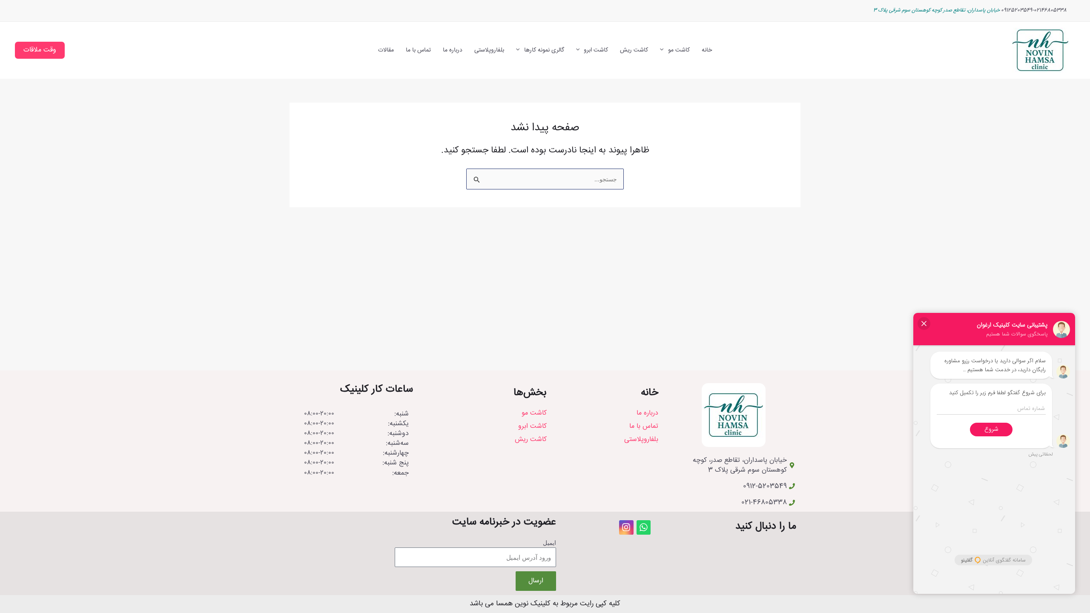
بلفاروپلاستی (489, 50)
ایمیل (549, 542)
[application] (664, 50)
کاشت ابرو (596, 50)
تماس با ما (418, 50)
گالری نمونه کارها (544, 50)
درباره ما (452, 50)
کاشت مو (679, 50)
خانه (707, 50)
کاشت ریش (634, 50)
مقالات (386, 50)
